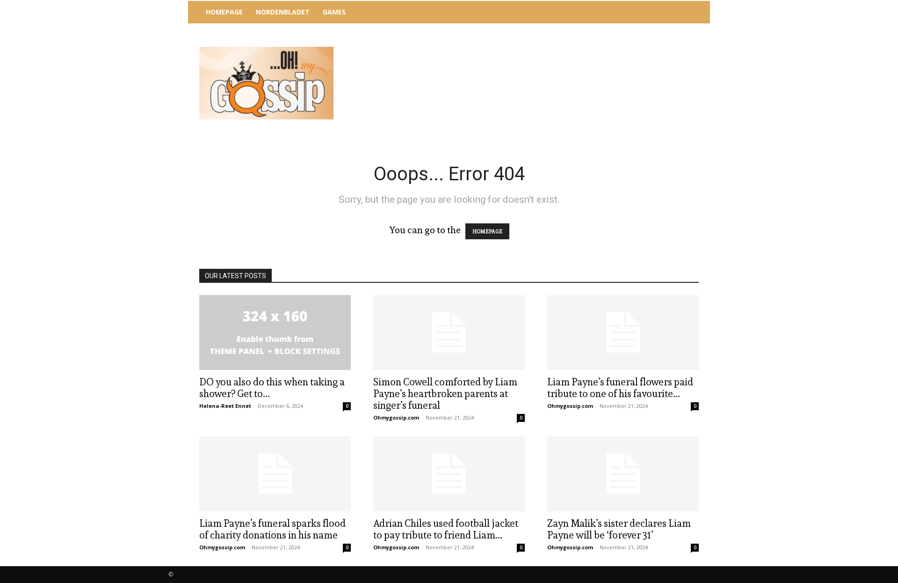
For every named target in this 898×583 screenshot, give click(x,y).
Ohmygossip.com (396, 417)
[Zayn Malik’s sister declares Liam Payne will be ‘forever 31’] (623, 473)
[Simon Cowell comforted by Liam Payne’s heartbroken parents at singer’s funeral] (449, 332)
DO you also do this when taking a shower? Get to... (272, 387)
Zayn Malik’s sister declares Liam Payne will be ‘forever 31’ (619, 529)
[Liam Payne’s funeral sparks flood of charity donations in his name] (275, 473)
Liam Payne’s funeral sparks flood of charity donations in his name (272, 529)
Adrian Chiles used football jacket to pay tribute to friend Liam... (445, 529)
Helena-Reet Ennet (225, 405)
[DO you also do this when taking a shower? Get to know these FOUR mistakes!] (275, 332)
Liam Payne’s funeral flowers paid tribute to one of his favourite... (620, 387)
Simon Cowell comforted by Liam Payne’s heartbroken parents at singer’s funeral (445, 393)
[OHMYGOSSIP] (266, 83)
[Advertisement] (526, 49)
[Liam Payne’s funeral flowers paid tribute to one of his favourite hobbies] (623, 332)
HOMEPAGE (487, 231)
